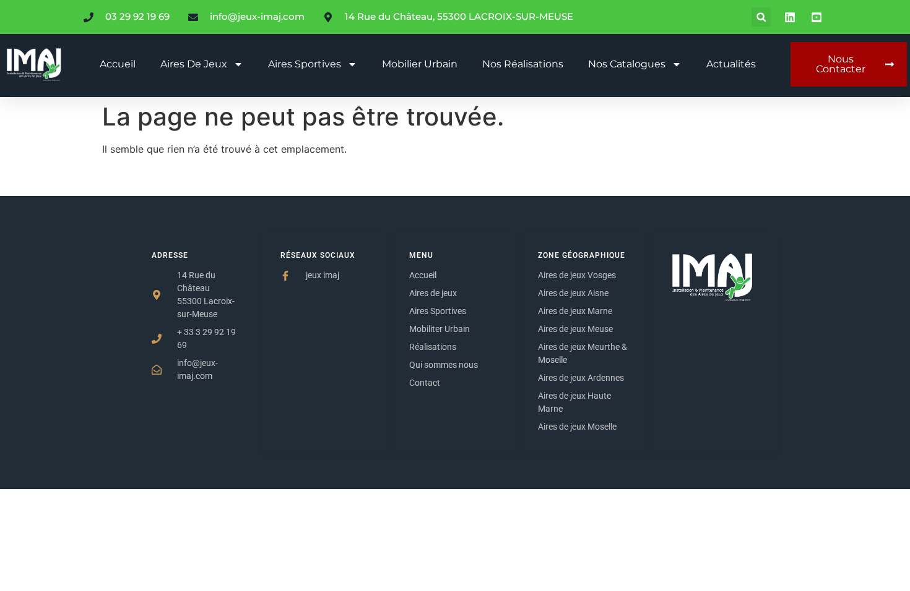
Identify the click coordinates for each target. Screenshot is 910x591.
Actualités (731, 64)
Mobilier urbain (419, 64)
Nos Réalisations (522, 64)
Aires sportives (304, 64)
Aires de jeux (193, 64)
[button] (761, 17)
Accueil (118, 64)
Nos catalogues (626, 64)
